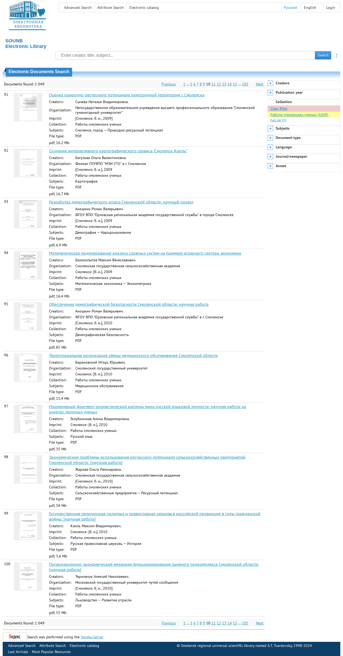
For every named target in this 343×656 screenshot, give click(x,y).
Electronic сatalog (144, 7)
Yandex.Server (92, 637)
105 (245, 84)
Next (259, 84)
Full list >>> (278, 120)
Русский (290, 7)
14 (230, 84)
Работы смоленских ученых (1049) (299, 114)
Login (330, 7)
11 (213, 84)
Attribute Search (110, 7)
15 (235, 84)
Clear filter (279, 108)
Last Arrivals (18, 651)
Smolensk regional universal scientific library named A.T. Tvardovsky (236, 645)
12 (219, 84)
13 (224, 84)
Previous (169, 84)
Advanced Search (78, 7)
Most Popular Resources (51, 651)
